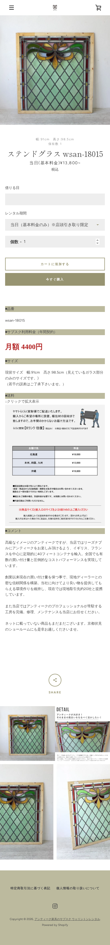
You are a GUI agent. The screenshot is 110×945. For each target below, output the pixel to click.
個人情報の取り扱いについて (78, 888)
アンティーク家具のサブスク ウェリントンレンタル (67, 919)
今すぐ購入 (55, 279)
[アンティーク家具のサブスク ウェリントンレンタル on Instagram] (55, 906)
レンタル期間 (16, 213)
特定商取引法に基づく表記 (30, 888)
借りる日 (12, 188)
